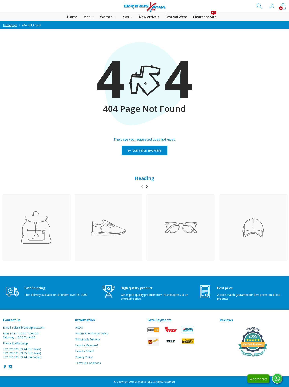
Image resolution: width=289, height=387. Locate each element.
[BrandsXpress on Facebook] (4, 367)
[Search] (260, 6)
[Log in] (272, 6)
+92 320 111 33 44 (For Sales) (22, 349)
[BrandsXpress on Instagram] (10, 367)
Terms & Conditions (88, 363)
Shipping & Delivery (87, 339)
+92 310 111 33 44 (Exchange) (22, 357)
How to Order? (84, 351)
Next (146, 186)
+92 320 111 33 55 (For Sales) (22, 353)
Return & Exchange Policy (91, 333)
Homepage (10, 25)
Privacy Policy (84, 357)
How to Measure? (86, 345)
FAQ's (79, 327)
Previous (141, 186)
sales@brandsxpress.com (28, 327)
